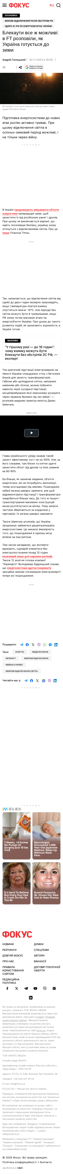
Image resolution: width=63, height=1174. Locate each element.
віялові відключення (36, 658)
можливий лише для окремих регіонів (27, 556)
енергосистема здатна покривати (29, 568)
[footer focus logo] (17, 934)
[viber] (45, 988)
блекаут (11, 658)
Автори (39, 955)
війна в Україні (15, 665)
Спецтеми (41, 949)
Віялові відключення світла (22, 671)
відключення (40, 652)
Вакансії (40, 961)
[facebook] (7, 988)
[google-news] (54, 988)
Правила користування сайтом (13, 970)
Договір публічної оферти (47, 968)
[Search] (58, 5)
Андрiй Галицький (14, 59)
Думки (38, 944)
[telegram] (26, 988)
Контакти (46, 1162)
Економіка (11, 15)
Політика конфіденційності (19, 1162)
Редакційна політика (10, 981)
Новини (8, 944)
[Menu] (4, 5)
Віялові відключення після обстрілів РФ (29, 21)
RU (52, 5)
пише (6, 232)
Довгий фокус (12, 955)
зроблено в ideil (12, 1168)
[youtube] (35, 988)
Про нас (8, 961)
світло (20, 652)
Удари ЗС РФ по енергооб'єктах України (28, 26)
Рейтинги (9, 949)
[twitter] (17, 988)
